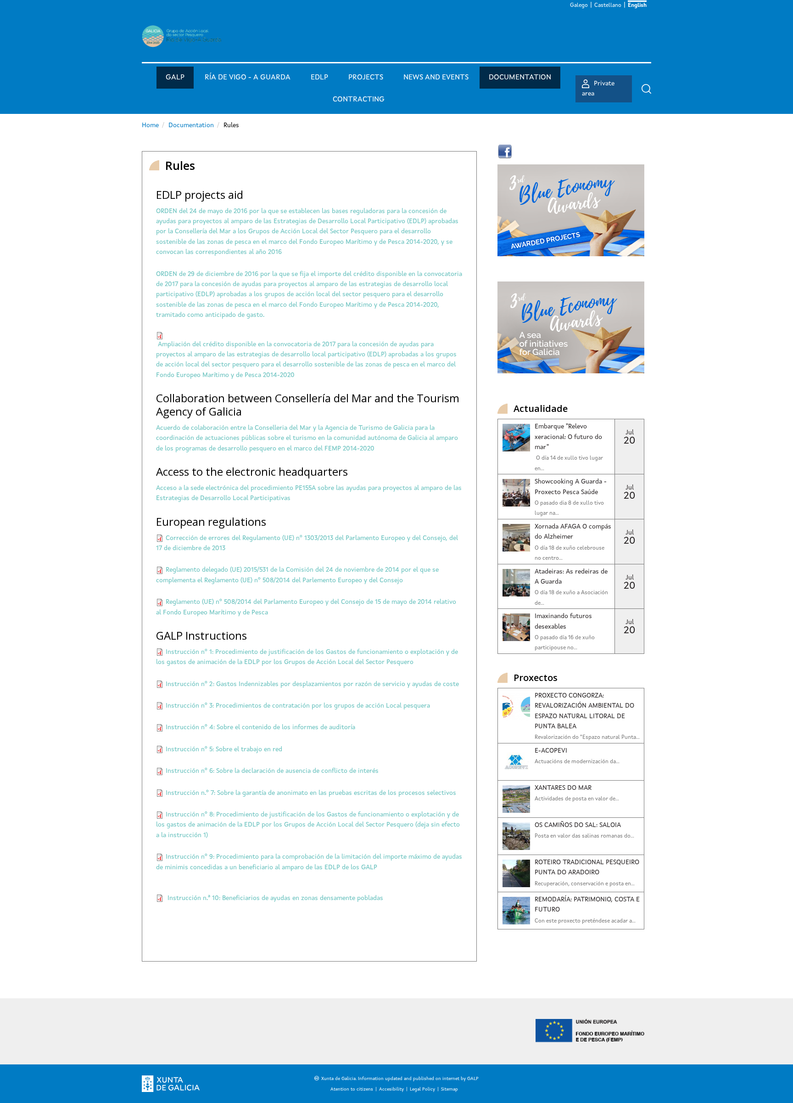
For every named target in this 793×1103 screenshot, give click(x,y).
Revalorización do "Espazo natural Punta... (587, 737)
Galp (175, 77)
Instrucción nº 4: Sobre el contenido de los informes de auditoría (260, 727)
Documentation (520, 77)
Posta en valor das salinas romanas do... (584, 836)
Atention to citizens (351, 1089)
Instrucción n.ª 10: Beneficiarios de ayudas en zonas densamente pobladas (275, 898)
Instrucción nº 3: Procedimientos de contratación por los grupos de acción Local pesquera (298, 706)
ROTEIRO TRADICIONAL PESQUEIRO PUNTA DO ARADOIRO (587, 867)
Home (150, 125)
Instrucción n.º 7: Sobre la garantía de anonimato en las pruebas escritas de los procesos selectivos (311, 793)
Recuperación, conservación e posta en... (585, 884)
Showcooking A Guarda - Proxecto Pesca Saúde (571, 486)
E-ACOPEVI (551, 751)
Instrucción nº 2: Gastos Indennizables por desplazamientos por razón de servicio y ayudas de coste (312, 684)
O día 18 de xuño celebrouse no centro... (569, 553)
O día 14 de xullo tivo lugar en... (569, 463)
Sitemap (449, 1089)
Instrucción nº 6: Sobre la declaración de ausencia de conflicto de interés (272, 771)
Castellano (607, 5)
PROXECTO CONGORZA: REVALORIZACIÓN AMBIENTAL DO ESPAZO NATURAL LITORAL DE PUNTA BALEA (584, 711)
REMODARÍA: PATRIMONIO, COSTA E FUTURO (587, 904)
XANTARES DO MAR (563, 788)
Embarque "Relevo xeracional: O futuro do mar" (568, 436)
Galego (579, 5)
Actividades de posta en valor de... (577, 799)
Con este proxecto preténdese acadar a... (585, 921)
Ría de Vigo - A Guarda (247, 77)
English (637, 5)
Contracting (359, 99)
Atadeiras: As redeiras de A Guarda (571, 576)
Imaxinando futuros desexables (563, 621)
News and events (436, 77)
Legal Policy (422, 1089)
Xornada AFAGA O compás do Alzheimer (573, 531)
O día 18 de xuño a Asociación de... (571, 598)
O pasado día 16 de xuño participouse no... (565, 643)
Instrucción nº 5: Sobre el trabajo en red (224, 749)
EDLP (319, 77)
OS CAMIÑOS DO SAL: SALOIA (578, 825)
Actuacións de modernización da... (577, 762)
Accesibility (391, 1089)
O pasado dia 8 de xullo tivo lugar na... (569, 508)
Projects (365, 77)
